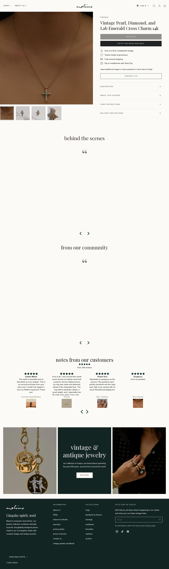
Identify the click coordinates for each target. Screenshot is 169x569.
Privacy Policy (150, 525)
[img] (84, 364)
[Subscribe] (159, 519)
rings (88, 510)
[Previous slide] (81, 233)
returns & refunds (60, 520)
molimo (15, 563)
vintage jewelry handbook (63, 543)
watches (89, 534)
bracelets (89, 529)
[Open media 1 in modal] (88, 16)
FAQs (55, 515)
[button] (154, 6)
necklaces (90, 524)
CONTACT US (131, 76)
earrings (89, 520)
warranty (56, 524)
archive (89, 539)
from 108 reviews (84, 367)
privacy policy (58, 529)
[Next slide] (88, 233)
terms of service (59, 534)
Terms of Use (140, 525)
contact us (57, 539)
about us (56, 510)
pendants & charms (94, 515)
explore (84, 475)
